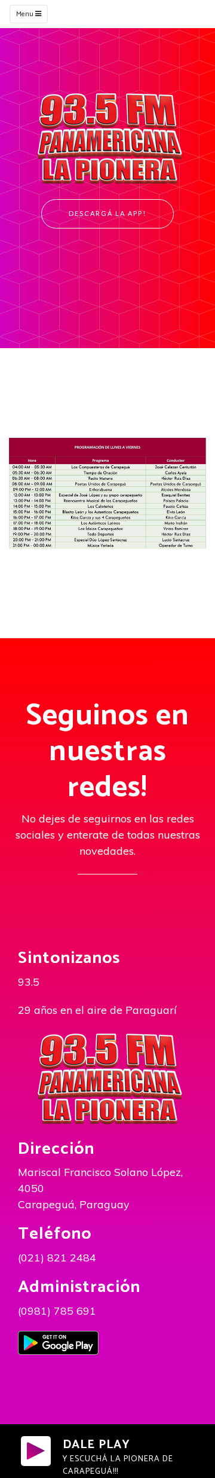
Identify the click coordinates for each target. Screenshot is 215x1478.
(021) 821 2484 (57, 1257)
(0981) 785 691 (57, 1311)
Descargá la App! (107, 213)
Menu (25, 14)
